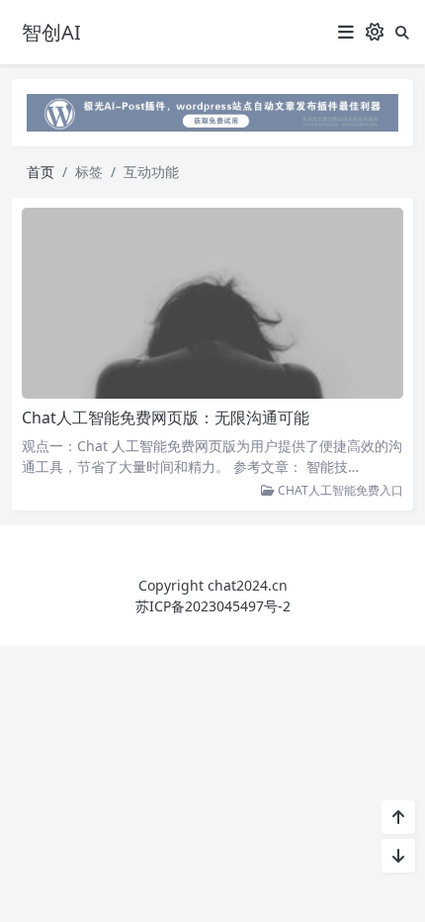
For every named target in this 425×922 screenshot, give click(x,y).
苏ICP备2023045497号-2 (213, 606)
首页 (40, 171)
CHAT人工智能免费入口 (339, 490)
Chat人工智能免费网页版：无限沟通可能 (165, 417)
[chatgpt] (212, 111)
